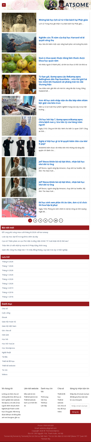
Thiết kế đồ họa (8, 361)
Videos (4, 374)
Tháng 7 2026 (7, 266)
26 (56, 220)
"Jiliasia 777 (75, 436)
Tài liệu (4, 357)
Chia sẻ (5, 308)
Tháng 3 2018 (7, 296)
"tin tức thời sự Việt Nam (38, 436)
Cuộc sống (6, 313)
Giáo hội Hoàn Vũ (9, 321)
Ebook (4, 317)
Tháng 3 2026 (7, 283)
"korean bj (17, 436)
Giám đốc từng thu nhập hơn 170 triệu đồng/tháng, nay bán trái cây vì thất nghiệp (35, 250)
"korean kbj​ (8, 436)
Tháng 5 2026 (7, 275)
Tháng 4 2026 (7, 279)
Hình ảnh (5, 335)
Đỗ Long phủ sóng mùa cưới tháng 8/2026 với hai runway (25, 232)
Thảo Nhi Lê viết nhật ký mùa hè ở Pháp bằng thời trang (24, 245)
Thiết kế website (8, 365)
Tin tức (5, 370)
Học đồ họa (62, 409)
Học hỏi (5, 339)
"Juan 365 (83, 436)
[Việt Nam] (69, 5)
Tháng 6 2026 (7, 270)
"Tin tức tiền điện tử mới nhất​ (59, 436)
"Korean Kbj (45, 439)
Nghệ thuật (6, 352)
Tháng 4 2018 (7, 292)
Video (60, 412)
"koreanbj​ (25, 436)
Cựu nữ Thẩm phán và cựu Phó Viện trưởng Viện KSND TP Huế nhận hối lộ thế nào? (35, 241)
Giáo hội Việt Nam (9, 326)
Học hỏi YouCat (8, 343)
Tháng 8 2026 (7, 261)
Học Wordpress (8, 348)
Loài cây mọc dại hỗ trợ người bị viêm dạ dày (20, 236)
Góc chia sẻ (6, 330)
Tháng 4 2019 (7, 288)
